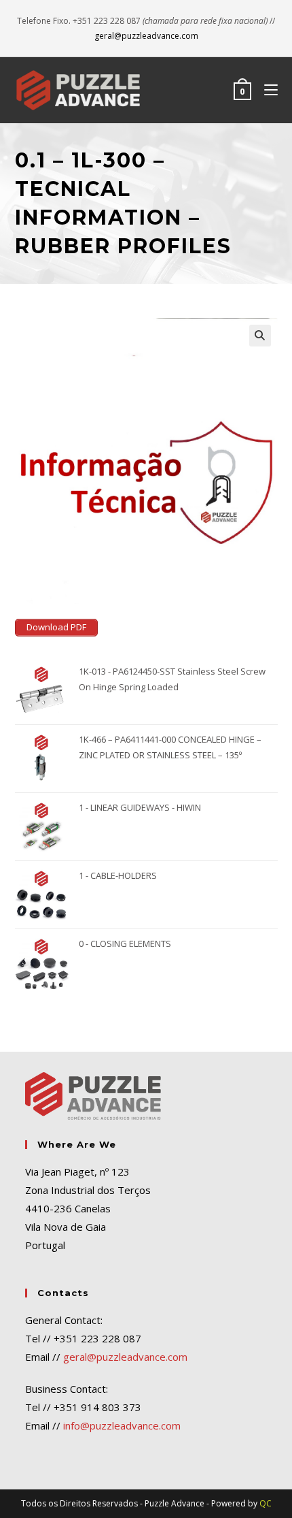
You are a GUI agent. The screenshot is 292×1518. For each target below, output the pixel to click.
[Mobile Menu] (266, 90)
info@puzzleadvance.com (122, 1425)
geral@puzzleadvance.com (146, 36)
